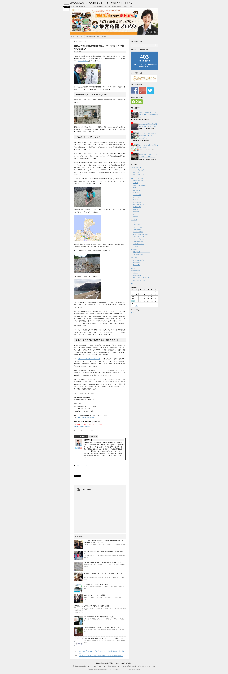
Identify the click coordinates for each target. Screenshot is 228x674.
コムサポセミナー (138, 190)
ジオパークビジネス (138, 236)
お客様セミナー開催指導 (139, 185)
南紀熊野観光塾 (137, 275)
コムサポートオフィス (137, 178)
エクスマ (135, 273)
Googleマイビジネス (138, 180)
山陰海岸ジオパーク (138, 244)
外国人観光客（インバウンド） (141, 252)
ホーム (73, 36)
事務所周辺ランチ (138, 202)
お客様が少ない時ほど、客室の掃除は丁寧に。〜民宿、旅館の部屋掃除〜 (101, 656)
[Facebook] (79, 448)
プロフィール (80, 36)
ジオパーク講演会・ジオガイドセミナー (96, 36)
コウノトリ (137, 246)
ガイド (85, 465)
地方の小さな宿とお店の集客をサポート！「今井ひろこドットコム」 (101, 3)
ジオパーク (79, 465)
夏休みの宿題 (136, 262)
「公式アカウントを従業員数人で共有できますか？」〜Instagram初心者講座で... (148, 136)
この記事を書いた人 (81, 436)
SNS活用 (135, 183)
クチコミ (135, 187)
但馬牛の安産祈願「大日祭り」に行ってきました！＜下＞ (102, 627)
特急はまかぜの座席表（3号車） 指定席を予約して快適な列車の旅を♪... (148, 115)
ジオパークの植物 (138, 232)
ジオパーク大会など (138, 239)
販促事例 (135, 216)
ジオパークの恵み (138, 227)
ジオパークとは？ (138, 224)
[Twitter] (76, 448)
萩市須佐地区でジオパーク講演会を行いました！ (99, 616)
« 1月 (136, 306)
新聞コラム (136, 172)
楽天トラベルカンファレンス (141, 278)
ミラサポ (135, 199)
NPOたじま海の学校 (138, 260)
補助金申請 (136, 211)
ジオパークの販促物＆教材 (140, 234)
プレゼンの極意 (137, 195)
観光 (134, 214)
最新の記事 (94, 436)
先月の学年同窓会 (83, 61)
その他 (133, 268)
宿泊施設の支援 (137, 207)
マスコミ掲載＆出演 (138, 170)
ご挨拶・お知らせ (136, 167)
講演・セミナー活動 (138, 175)
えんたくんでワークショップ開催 (94, 595)
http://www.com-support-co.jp (86, 417)
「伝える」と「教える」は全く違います (89, 359)
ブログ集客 (136, 192)
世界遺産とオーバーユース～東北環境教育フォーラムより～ (103, 562)
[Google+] (81, 448)
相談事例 (135, 209)
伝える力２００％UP (138, 204)
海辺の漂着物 (136, 265)
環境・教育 (134, 257)
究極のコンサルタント (139, 280)
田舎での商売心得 (138, 254)
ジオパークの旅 (137, 229)
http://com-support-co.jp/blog (82, 426)
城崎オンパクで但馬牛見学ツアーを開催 (96, 606)
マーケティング (137, 197)
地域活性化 (134, 249)
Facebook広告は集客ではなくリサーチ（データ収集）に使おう (104, 638)
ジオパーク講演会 (138, 241)
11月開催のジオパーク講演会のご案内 (96, 584)
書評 (132, 283)
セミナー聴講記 (135, 270)
